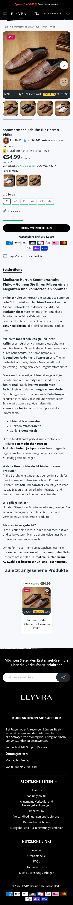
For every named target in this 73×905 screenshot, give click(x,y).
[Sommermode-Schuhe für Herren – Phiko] (36, 601)
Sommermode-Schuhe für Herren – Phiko (36, 624)
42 (32, 201)
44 (49, 201)
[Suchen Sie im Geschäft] (68, 13)
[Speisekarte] (5, 13)
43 (41, 201)
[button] (64, 65)
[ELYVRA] (18, 13)
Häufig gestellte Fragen (20, 458)
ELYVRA (26, 583)
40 (15, 201)
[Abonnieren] (63, 677)
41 (24, 201)
